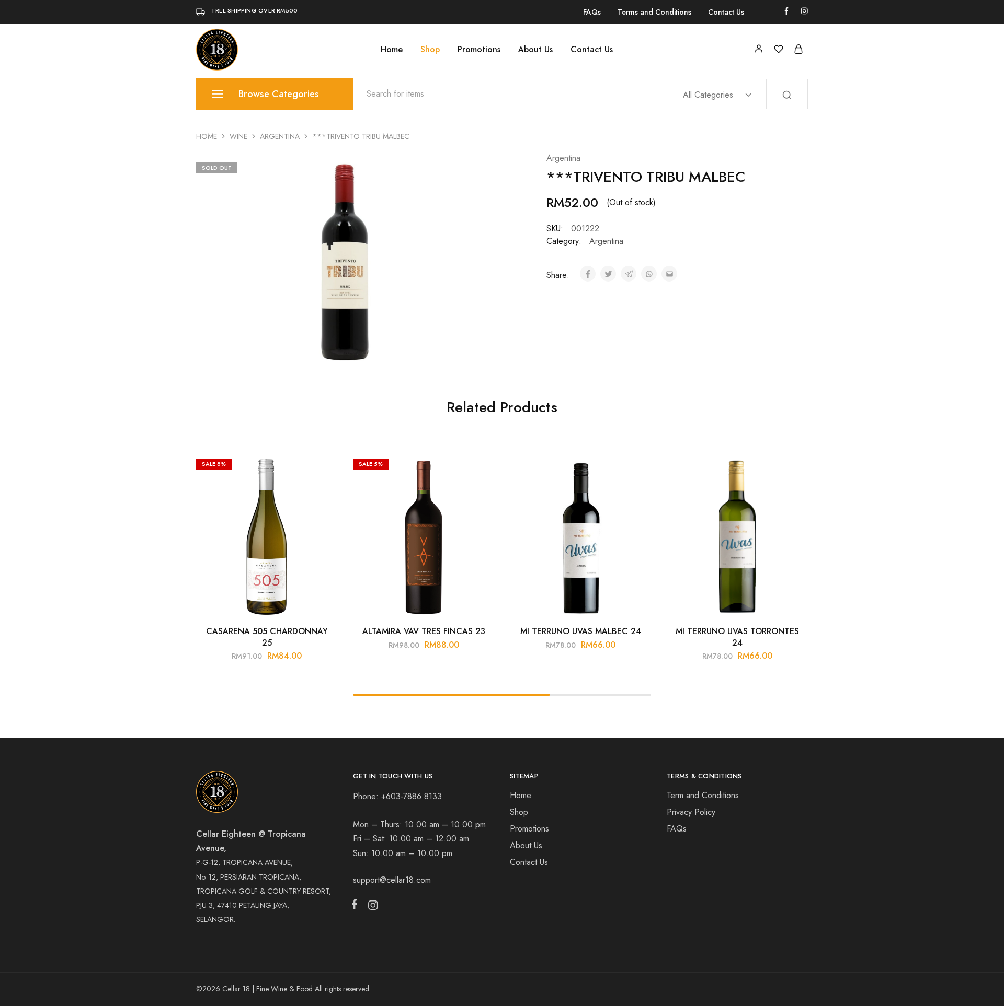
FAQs (592, 12)
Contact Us (726, 12)
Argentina (280, 136)
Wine (238, 136)
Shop (430, 49)
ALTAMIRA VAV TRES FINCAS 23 (423, 631)
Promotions (479, 49)
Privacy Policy (691, 812)
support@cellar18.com (392, 880)
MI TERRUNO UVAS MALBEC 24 (580, 631)
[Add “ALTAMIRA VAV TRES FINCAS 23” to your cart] (478, 469)
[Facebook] (356, 906)
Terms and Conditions (654, 12)
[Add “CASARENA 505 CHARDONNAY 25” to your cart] (321, 469)
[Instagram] (370, 907)
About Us (535, 49)
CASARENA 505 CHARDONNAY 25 (267, 636)
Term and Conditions (703, 795)
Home (392, 49)
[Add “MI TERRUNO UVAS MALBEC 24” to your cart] (635, 469)
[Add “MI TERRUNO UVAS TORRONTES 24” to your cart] (792, 469)
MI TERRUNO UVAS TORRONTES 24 (737, 636)
